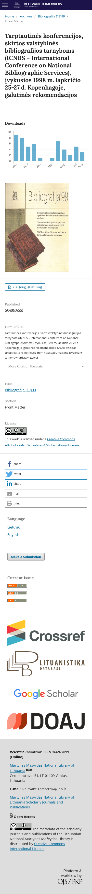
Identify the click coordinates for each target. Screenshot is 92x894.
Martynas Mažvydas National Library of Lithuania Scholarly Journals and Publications (42, 802)
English (13, 534)
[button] (46, 464)
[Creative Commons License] (20, 829)
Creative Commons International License (37, 846)
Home (9, 16)
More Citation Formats (25, 366)
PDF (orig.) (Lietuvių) (27, 287)
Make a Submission (26, 557)
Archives (26, 16)
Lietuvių (13, 527)
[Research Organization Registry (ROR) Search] (29, 770)
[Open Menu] (5, 5)
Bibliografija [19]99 (51, 16)
